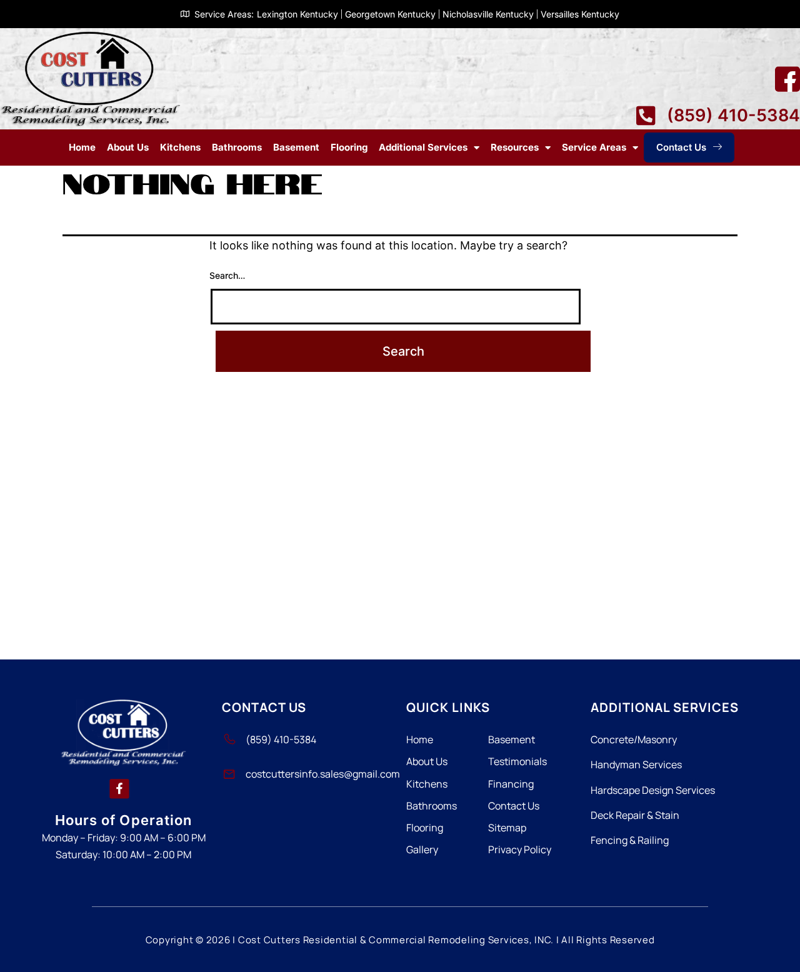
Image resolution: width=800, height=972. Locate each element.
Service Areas (594, 147)
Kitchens (180, 147)
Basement (296, 147)
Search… (227, 275)
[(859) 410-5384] (229, 740)
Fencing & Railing (630, 840)
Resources (515, 147)
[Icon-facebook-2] (787, 79)
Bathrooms (237, 147)
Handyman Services (636, 764)
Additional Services (423, 147)
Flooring (349, 147)
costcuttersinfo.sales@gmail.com (323, 774)
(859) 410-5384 (281, 739)
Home (82, 147)
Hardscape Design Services (653, 790)
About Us (128, 147)
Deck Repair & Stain (635, 815)
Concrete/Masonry (634, 739)
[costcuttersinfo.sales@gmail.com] (229, 774)
